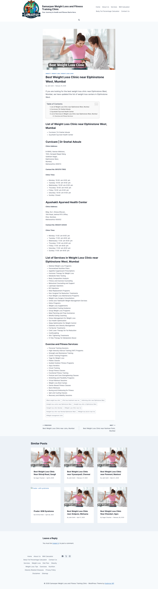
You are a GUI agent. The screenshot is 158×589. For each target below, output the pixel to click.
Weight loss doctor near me (86, 411)
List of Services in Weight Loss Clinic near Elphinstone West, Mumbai (74, 114)
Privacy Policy (51, 570)
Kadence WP (109, 583)
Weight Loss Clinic (67, 73)
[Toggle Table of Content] (95, 104)
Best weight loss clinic (53, 400)
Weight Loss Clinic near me (73, 408)
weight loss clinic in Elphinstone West (85, 404)
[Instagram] (69, 556)
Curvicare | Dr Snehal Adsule (60, 109)
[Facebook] (62, 556)
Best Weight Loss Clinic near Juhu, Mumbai (58, 427)
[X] (66, 556)
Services (114, 7)
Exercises (43, 567)
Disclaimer (36, 573)
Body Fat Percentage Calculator (107, 11)
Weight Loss (56, 73)
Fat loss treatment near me (71, 400)
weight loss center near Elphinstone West (59, 404)
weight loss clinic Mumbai (54, 408)
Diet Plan (46, 563)
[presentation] (46, 457)
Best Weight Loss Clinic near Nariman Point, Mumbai (99, 428)
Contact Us (125, 11)
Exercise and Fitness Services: (64, 116)
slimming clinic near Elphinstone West (93, 400)
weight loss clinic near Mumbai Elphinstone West (61, 411)
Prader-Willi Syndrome (44, 511)
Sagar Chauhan (40, 478)
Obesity (48, 73)
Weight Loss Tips (32, 567)
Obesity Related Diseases (34, 570)
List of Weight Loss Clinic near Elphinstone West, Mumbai (70, 107)
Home (98, 7)
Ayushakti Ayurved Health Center (62, 111)
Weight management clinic (54, 415)
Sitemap (45, 573)
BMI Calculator (124, 7)
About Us (105, 7)
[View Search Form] (79, 20)
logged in (55, 543)
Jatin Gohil (50, 86)
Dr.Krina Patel (40, 514)
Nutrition (52, 567)
